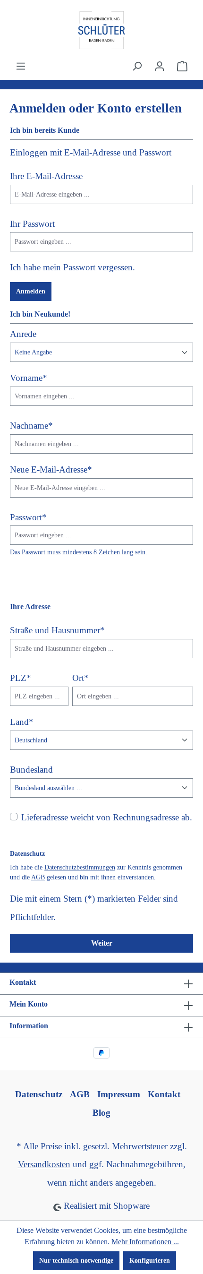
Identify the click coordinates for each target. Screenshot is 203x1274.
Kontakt (164, 1094)
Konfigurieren (149, 1260)
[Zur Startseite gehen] (101, 30)
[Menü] (20, 66)
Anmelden (30, 291)
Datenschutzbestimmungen (79, 867)
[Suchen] (137, 66)
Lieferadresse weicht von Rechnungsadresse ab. (106, 817)
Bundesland (31, 770)
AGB (38, 877)
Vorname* (28, 378)
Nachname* (31, 425)
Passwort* (28, 517)
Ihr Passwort (32, 224)
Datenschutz (38, 1094)
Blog (101, 1113)
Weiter (101, 943)
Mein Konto (28, 1004)
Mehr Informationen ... (145, 1242)
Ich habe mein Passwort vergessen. (72, 267)
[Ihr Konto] (159, 66)
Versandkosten (44, 1164)
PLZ (20, 678)
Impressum (118, 1094)
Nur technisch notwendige (76, 1260)
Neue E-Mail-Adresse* (51, 469)
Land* (22, 722)
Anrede (23, 334)
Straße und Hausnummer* (57, 630)
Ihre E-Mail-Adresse (46, 176)
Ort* (80, 678)
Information (28, 1026)
